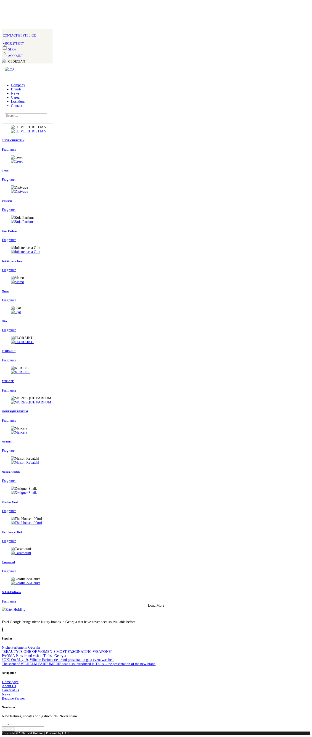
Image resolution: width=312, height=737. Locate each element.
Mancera (7, 441)
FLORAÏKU (9, 351)
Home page (10, 682)
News (15, 93)
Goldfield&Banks (11, 592)
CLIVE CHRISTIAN (13, 140)
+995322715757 (13, 43)
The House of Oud (12, 532)
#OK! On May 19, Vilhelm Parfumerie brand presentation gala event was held (58, 660)
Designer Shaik (10, 501)
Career (16, 97)
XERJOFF (8, 381)
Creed (5, 170)
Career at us (10, 690)
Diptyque (7, 200)
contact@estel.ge (19, 35)
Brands (16, 89)
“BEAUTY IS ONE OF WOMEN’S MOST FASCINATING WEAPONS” (57, 651)
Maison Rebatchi (11, 471)
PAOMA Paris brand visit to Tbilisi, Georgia (34, 656)
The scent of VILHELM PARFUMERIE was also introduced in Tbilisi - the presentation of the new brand (79, 664)
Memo (5, 291)
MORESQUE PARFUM (15, 411)
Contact (16, 106)
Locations (18, 101)
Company (18, 85)
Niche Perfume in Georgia (21, 647)
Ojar (4, 321)
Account (15, 56)
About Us (9, 686)
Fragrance (9, 149)
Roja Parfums (9, 230)
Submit (8, 729)
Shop (11, 49)
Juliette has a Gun (12, 261)
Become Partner (13, 698)
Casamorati (8, 562)
